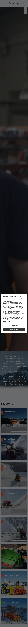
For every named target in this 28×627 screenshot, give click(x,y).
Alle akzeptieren (14, 329)
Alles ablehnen (14, 325)
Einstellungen (6, 321)
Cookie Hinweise (7, 301)
